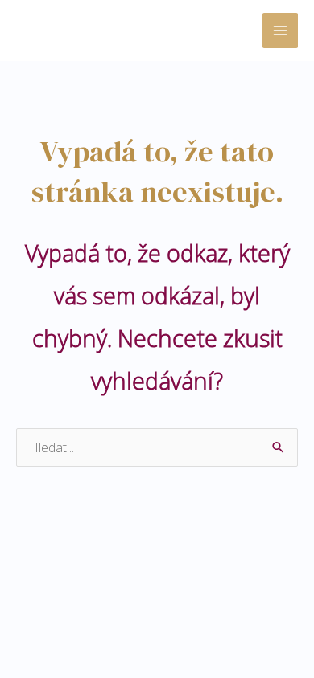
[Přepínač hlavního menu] (280, 30)
